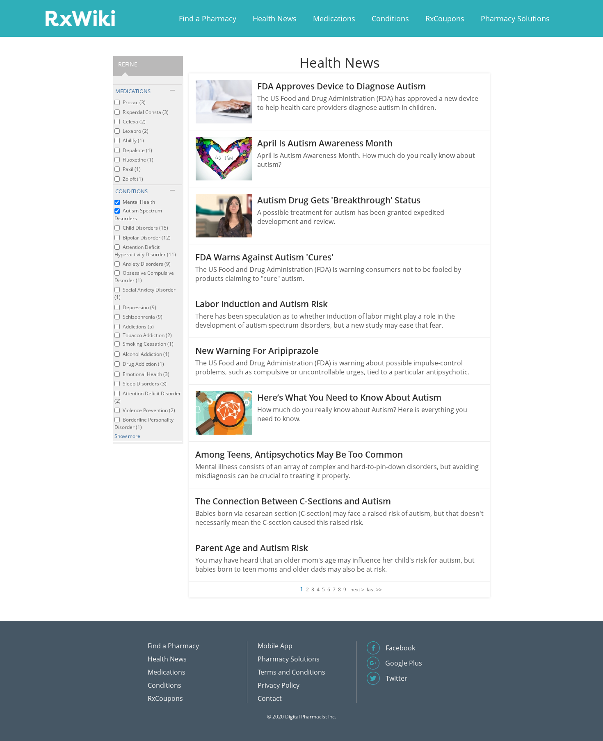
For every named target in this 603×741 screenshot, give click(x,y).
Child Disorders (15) (145, 227)
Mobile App (275, 645)
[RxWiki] (80, 17)
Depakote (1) (137, 150)
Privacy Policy (278, 685)
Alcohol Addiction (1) (146, 354)
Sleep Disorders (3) (145, 383)
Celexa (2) (134, 121)
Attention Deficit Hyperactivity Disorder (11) (145, 251)
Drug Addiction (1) (143, 363)
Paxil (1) (132, 169)
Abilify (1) (133, 140)
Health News (275, 18)
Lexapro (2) (135, 131)
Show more (127, 436)
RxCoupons (444, 18)
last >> (374, 589)
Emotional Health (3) (146, 374)
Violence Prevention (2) (149, 410)
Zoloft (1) (133, 179)
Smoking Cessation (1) (148, 343)
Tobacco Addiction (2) (147, 335)
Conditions (390, 18)
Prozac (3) (134, 102)
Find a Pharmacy (207, 18)
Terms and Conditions (291, 672)
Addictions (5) (138, 326)
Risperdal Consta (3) (146, 112)
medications (133, 91)
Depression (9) (139, 307)
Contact (270, 698)
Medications (334, 18)
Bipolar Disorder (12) (147, 237)
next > (357, 589)
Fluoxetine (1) (138, 159)
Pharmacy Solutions (515, 18)
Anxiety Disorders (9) (147, 263)
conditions (131, 191)
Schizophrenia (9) (142, 316)
